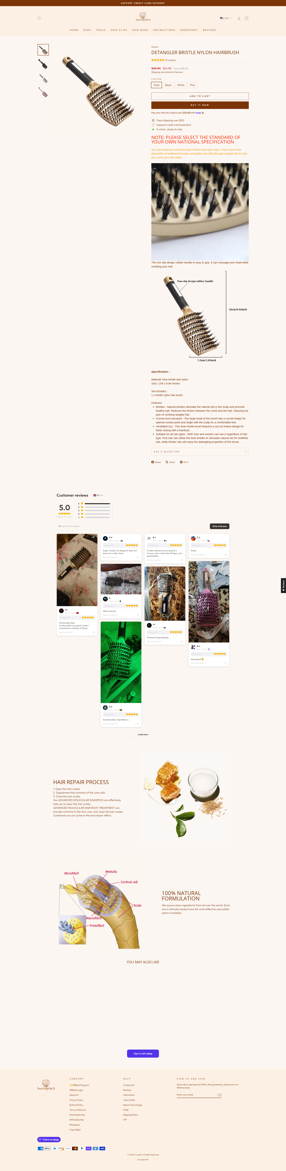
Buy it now (200, 105)
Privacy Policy (76, 1100)
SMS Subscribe (76, 1119)
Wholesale (74, 1124)
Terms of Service (77, 1109)
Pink (192, 85)
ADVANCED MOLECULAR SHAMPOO (80, 800)
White (180, 85)
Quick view (62, 1018)
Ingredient (189, 29)
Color (156, 79)
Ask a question (167, 451)
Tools (101, 29)
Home (74, 29)
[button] (226, 18)
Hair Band (140, 29)
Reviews (209, 29)
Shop (87, 29)
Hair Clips (119, 29)
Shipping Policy (130, 1114)
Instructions (164, 29)
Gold (156, 85)
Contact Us (128, 1085)
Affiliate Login (76, 1090)
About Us (74, 1095)
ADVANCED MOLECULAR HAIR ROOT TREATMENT (84, 808)
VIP (125, 1119)
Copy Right (75, 1129)
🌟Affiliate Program (79, 1085)
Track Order (129, 1100)
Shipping (155, 72)
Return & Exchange (132, 1105)
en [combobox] (98, 495)
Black (168, 85)
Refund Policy (76, 1105)
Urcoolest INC (143, 1159)
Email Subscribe (77, 1114)
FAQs (126, 1109)
